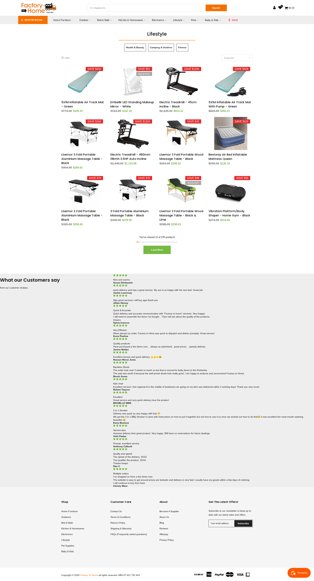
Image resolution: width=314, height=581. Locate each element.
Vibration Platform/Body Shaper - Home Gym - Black (229, 213)
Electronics (158, 20)
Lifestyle (177, 20)
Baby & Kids (211, 20)
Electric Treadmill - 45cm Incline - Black (178, 104)
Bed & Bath (103, 20)
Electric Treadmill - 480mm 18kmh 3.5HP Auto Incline (130, 156)
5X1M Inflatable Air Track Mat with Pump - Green (230, 104)
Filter (67, 58)
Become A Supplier (169, 511)
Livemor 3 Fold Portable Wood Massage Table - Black (181, 156)
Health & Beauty (135, 47)
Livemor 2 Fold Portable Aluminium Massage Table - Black (82, 215)
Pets (193, 20)
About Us (164, 517)
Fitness (182, 47)
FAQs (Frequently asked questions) (128, 534)
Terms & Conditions (120, 517)
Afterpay (163, 534)
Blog (161, 522)
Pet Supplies (67, 545)
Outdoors (66, 517)
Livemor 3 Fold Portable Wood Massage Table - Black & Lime (181, 215)
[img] (209, 275)
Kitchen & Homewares (130, 20)
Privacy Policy (166, 540)
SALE (235, 20)
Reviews (163, 528)
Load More (157, 249)
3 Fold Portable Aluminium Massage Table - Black (129, 213)
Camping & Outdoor (161, 47)
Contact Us (116, 511)
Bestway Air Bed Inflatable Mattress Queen (228, 156)
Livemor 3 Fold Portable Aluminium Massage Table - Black (82, 158)
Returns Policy (117, 522)
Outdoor (83, 20)
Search (216, 8)
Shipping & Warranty (120, 528)
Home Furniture (61, 20)
